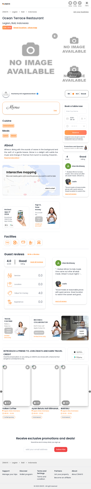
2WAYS (5, 12)
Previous (1, 392)
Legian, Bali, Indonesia (12, 411)
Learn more (9, 331)
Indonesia (32, 12)
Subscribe (60, 449)
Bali (22, 12)
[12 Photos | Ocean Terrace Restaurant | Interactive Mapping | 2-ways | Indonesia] (6, 225)
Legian (15, 12)
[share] (80, 3)
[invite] (75, 3)
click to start (50, 188)
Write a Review (33, 254)
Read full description (11, 158)
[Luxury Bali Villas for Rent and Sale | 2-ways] (6, 4)
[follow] (70, 3)
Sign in (39, 219)
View (55, 110)
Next (90, 392)
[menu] (87, 3)
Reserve (75, 132)
